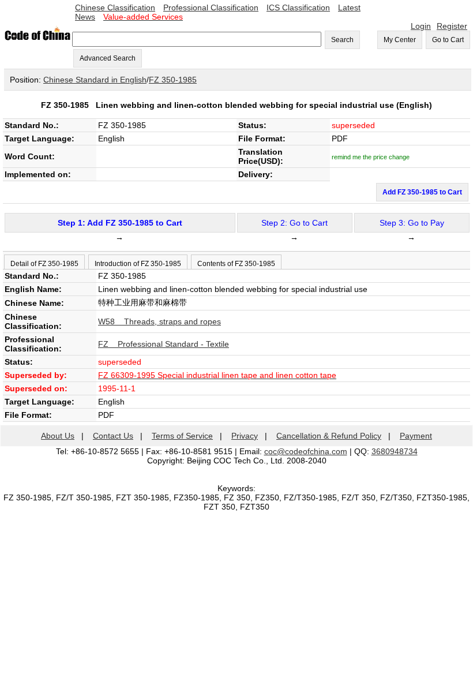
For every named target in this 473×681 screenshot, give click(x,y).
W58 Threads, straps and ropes (159, 321)
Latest (349, 7)
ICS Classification (298, 7)
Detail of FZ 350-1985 (44, 264)
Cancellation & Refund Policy (328, 435)
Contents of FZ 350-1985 (236, 264)
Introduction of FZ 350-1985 (138, 264)
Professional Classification (210, 7)
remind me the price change (371, 157)
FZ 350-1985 (173, 79)
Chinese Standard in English (95, 79)
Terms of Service (182, 435)
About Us (57, 435)
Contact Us (113, 435)
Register (452, 26)
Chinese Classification (115, 7)
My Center (400, 40)
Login (421, 26)
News (85, 16)
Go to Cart (448, 40)
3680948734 (394, 451)
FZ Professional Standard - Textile (163, 344)
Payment (416, 435)
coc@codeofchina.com (305, 451)
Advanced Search (108, 58)
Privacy (244, 435)
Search (342, 40)
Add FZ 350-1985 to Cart (422, 192)
